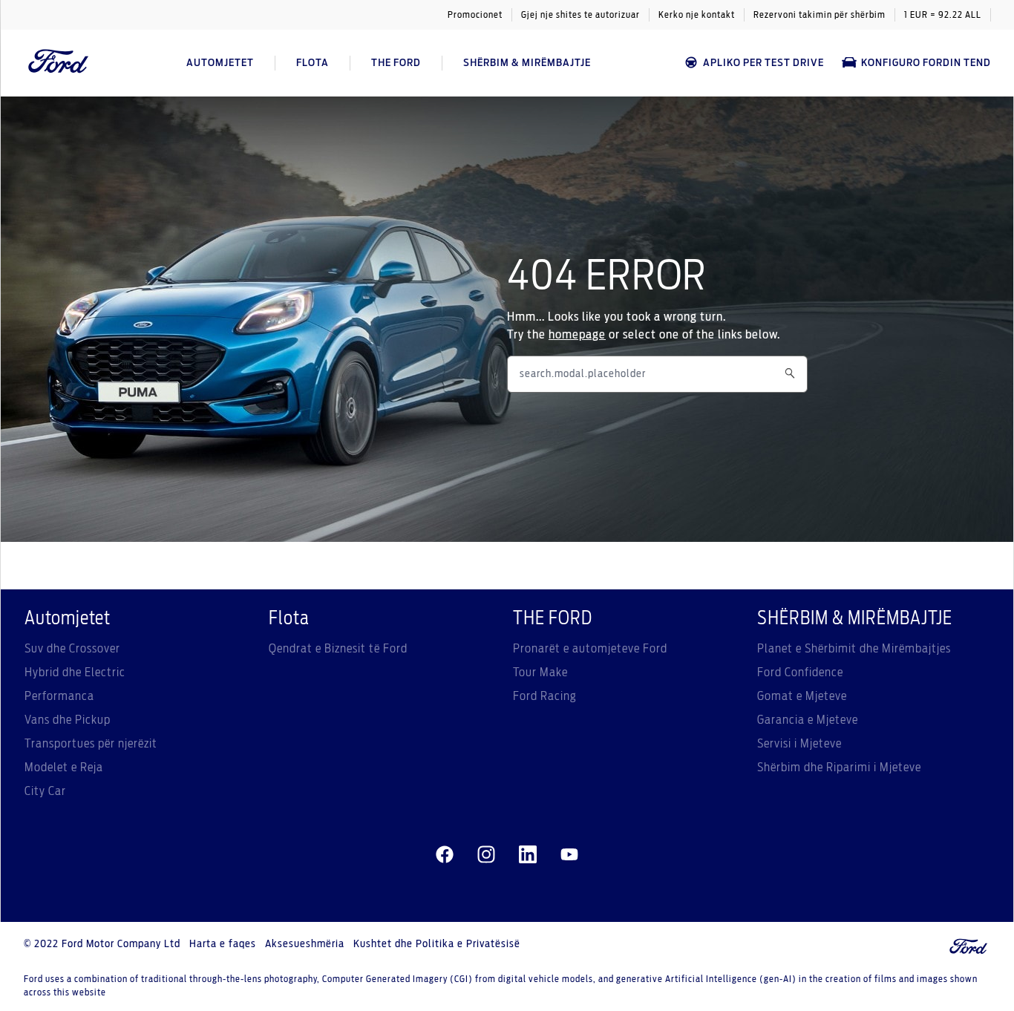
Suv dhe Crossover (72, 649)
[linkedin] (528, 855)
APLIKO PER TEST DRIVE (763, 63)
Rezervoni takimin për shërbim (819, 14)
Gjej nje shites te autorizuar (580, 14)
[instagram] (486, 855)
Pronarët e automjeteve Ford (590, 649)
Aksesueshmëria (304, 944)
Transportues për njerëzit (90, 744)
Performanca (59, 696)
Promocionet (475, 14)
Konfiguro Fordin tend (926, 63)
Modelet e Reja (63, 767)
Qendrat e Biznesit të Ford (338, 649)
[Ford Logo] (58, 63)
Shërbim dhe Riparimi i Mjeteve (839, 767)
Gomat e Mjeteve (802, 696)
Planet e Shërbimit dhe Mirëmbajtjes (854, 649)
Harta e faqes (222, 944)
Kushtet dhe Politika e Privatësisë (436, 944)
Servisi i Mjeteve (799, 744)
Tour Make (540, 672)
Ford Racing (545, 696)
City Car (45, 791)
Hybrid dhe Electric (74, 672)
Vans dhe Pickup (67, 720)
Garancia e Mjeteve (807, 720)
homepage (577, 335)
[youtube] (569, 855)
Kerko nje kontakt (696, 14)
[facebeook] (445, 855)
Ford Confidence (800, 672)
